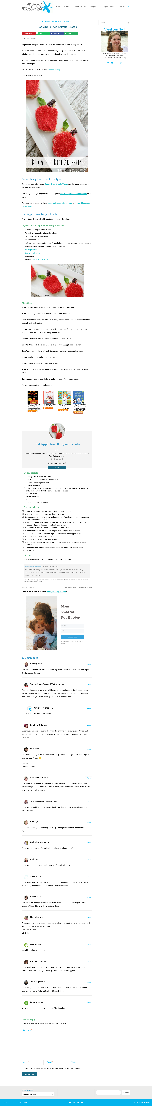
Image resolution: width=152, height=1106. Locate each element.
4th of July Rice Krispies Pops (73, 194)
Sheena (33, 876)
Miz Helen (34, 917)
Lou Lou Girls (36, 725)
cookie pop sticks (41, 260)
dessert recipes (55, 70)
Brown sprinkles (32, 253)
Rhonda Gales (36, 961)
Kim (32, 822)
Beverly (33, 664)
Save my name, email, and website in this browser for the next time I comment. (53, 1068)
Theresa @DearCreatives (42, 801)
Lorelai (33, 749)
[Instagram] (78, 1102)
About (13, 1102)
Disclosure (23, 1102)
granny (33, 944)
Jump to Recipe (30, 39)
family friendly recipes (56, 592)
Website (75, 1062)
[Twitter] (82, 1102)
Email (50, 1062)
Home (58, 7)
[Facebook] (70, 1102)
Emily (33, 859)
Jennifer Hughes (41, 708)
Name (26, 1062)
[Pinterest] (74, 1102)
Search (126, 1093)
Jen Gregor (35, 982)
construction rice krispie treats (60, 203)
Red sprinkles (31, 250)
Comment (27, 1030)
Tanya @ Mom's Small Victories (45, 684)
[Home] (42, 21)
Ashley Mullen (36, 777)
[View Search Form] (129, 6)
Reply (89, 664)
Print (57, 467)
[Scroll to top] (147, 1099)
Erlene (33, 897)
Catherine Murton (38, 842)
